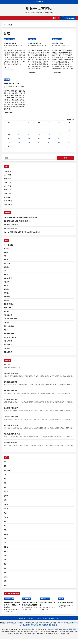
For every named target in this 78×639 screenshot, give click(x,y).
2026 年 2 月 (8, 193)
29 (59, 142)
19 (29, 138)
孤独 (5, 538)
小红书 (6, 259)
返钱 (5, 479)
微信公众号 (7, 263)
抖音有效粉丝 (8, 278)
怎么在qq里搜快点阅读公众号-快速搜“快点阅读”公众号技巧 (22, 232)
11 (19, 134)
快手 (5, 270)
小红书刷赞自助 (26, 598)
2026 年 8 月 (8, 171)
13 (39, 134)
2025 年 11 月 (8, 204)
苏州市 (6, 496)
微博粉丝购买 (11, 623)
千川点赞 (6, 79)
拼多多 (6, 330)
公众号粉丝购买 (37, 623)
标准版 (6, 577)
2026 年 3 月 (8, 190)
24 (9, 142)
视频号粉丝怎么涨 (45, 598)
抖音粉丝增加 (34, 625)
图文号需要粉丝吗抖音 (10, 442)
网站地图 (65, 629)
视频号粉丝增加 (53, 625)
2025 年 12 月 (8, 201)
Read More (9, 68)
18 (19, 138)
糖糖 (5, 572)
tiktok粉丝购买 (65, 623)
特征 (5, 521)
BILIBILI (6, 248)
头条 (5, 256)
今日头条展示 (8, 352)
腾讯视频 (6, 300)
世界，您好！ (8, 364)
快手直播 (61, 598)
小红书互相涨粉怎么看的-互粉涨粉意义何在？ (17, 221)
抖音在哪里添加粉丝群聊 (11, 373)
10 (9, 134)
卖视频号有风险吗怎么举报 (12, 434)
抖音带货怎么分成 (10, 43)
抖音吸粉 (6, 322)
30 (69, 142)
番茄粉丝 (6, 289)
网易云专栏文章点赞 (10, 337)
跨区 (5, 513)
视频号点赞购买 (39, 8)
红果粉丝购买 (56, 623)
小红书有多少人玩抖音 (10, 390)
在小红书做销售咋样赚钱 (11, 416)
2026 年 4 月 (8, 186)
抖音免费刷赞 (8, 341)
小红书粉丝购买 (28, 623)
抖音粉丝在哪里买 (57, 39)
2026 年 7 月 (8, 175)
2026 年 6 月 (8, 178)
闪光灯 (6, 517)
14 (49, 134)
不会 (5, 487)
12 (29, 134)
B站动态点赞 (7, 307)
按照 (5, 581)
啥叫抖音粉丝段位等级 (10, 382)
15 (59, 134)
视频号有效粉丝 (8, 304)
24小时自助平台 (9, 245)
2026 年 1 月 (7, 197)
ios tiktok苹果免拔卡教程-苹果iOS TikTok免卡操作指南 (20, 217)
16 (69, 134)
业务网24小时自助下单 (11, 319)
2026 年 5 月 (8, 182)
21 (49, 138)
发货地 (6, 547)
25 (19, 142)
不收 (5, 585)
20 (39, 138)
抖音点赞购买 (26, 625)
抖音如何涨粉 (31, 39)
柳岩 (5, 564)
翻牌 (5, 483)
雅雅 (5, 500)
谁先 (5, 466)
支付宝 (6, 285)
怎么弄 (6, 534)
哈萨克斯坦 (7, 470)
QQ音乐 (6, 252)
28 (49, 142)
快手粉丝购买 (19, 623)
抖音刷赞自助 (8, 344)
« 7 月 (5, 149)
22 (59, 138)
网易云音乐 (7, 296)
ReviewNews (47, 618)
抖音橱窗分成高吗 (58, 43)
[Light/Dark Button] (54, 18)
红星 (5, 474)
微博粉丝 (6, 267)
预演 (5, 525)
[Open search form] (58, 18)
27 (39, 142)
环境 (5, 559)
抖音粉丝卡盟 (72, 629)
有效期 (6, 491)
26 (29, 142)
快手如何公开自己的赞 (10, 228)
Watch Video (70, 18)
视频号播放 (7, 348)
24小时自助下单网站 (9, 39)
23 (69, 138)
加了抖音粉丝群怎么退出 (11, 399)
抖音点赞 (6, 282)
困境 (5, 568)
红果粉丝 (6, 293)
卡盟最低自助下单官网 (11, 46)
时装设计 (6, 504)
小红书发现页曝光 (9, 333)
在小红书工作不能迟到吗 (11, 408)
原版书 (6, 508)
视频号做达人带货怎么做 (11, 225)
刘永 (5, 542)
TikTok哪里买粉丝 (9, 598)
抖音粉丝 (50, 629)
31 (9, 146)
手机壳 (6, 551)
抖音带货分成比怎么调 (11, 84)
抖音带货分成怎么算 (35, 43)
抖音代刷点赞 (8, 315)
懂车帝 (6, 274)
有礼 (5, 461)
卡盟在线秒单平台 (9, 326)
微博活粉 (6, 311)
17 (9, 138)
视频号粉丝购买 (47, 623)
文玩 (5, 530)
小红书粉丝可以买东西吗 (11, 425)
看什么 (6, 555)
